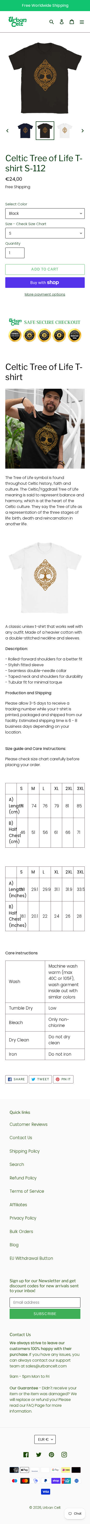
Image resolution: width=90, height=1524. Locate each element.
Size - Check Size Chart (25, 223)
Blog (14, 1245)
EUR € (43, 1439)
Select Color (16, 204)
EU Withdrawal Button (31, 1258)
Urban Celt (52, 1507)
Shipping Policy (25, 1151)
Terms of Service (27, 1191)
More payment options (45, 294)
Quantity (12, 243)
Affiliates (18, 1205)
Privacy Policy (23, 1218)
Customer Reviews (29, 1124)
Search (17, 1164)
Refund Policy (23, 1178)
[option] (25, 130)
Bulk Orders (21, 1231)
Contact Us (21, 1138)
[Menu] (82, 21)
